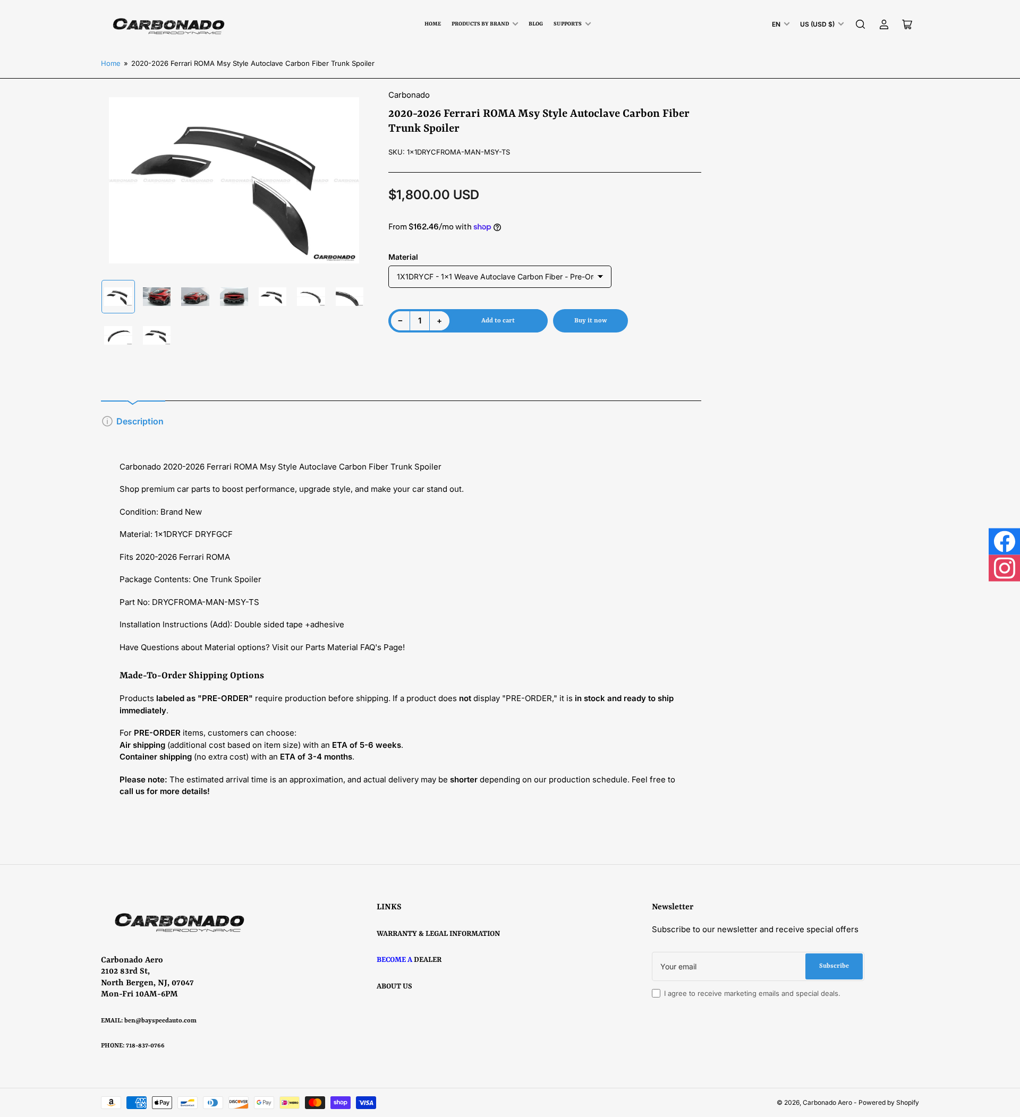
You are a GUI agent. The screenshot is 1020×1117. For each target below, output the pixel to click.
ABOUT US (394, 986)
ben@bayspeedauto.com (160, 1021)
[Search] (860, 24)
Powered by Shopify (888, 1102)
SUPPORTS (568, 24)
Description (140, 421)
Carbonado (409, 95)
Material (403, 256)
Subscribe (834, 966)
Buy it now (590, 321)
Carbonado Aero (827, 1102)
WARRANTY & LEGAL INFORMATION (438, 934)
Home (432, 24)
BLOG (536, 24)
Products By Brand (480, 24)
